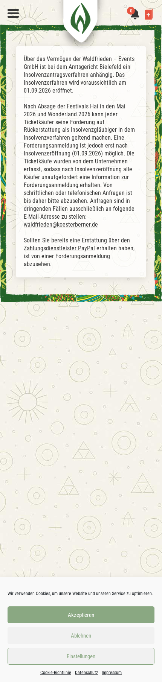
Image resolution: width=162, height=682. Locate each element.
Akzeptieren (81, 615)
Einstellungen (81, 656)
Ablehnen (81, 635)
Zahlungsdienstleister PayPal (59, 248)
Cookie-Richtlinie (55, 672)
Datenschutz (86, 672)
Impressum (112, 672)
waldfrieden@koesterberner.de (61, 224)
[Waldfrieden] (13, 13)
